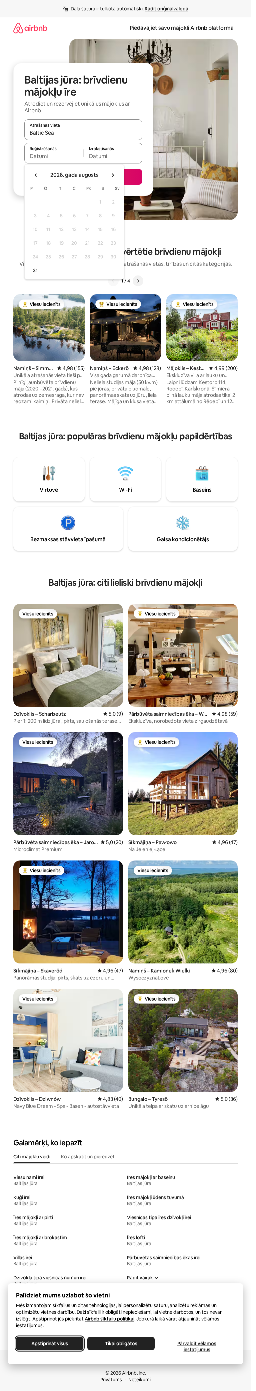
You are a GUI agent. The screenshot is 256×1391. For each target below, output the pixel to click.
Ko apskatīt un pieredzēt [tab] (88, 1157)
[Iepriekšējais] (113, 280)
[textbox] (54, 156)
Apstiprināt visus (49, 1344)
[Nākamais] (138, 280)
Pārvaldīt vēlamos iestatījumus (196, 1347)
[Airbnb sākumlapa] (30, 27)
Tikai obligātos (121, 1344)
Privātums (111, 1380)
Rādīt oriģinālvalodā (166, 9)
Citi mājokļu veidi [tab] (31, 1157)
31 (35, 270)
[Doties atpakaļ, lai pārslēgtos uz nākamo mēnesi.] (113, 175)
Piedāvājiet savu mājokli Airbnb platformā (182, 27)
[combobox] (83, 133)
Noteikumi (139, 1380)
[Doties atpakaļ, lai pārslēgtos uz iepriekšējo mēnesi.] (36, 175)
